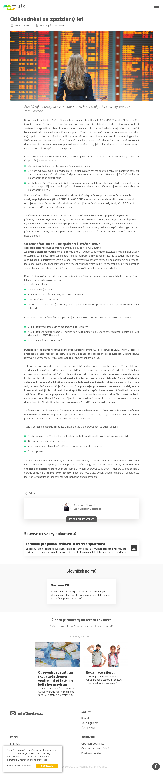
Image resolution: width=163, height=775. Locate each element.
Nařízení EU (60, 585)
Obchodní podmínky (93, 743)
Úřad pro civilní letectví (58, 472)
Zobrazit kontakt (81, 519)
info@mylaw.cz (31, 713)
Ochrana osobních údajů (95, 748)
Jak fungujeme (90, 723)
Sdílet (32, 493)
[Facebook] (156, 766)
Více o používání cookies (19, 765)
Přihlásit (15, 743)
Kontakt (86, 718)
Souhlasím (47, 765)
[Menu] (156, 6)
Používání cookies (92, 753)
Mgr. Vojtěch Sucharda (52, 25)
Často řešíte (88, 727)
